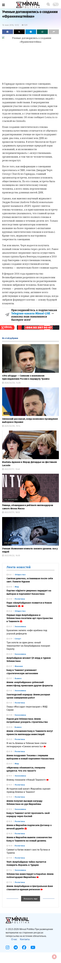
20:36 (10, 727)
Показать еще (30, 899)
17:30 (10, 858)
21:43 (10, 691)
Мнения (19, 666)
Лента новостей (19, 567)
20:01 (10, 764)
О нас (14, 939)
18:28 (10, 834)
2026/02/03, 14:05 (12, 383)
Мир (6, 456)
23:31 (10, 627)
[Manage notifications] (54, 956)
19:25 (10, 797)
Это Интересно (11, 500)
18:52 (10, 809)
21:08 (10, 715)
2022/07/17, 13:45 (12, 469)
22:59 (10, 639)
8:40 (10, 575)
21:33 (10, 703)
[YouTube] (32, 947)
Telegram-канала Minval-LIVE (31, 313)
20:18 (10, 752)
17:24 (10, 870)
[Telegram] (16, 947)
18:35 (10, 821)
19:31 (10, 785)
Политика (20, 599)
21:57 (10, 678)
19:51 (10, 776)
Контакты (25, 939)
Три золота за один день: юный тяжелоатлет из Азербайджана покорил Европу (28, 645)
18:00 (10, 846)
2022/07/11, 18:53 (12, 512)
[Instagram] (7, 947)
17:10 (10, 882)
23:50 (10, 599)
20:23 (10, 739)
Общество (20, 575)
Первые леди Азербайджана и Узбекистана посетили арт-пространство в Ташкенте (30, 618)
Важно (7, 370)
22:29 (10, 654)
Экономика (20, 626)
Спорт (18, 639)
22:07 (10, 666)
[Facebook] (24, 947)
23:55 (10, 587)
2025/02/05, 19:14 (12, 426)
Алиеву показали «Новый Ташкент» (26, 779)
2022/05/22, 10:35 (12, 555)
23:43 (10, 611)
